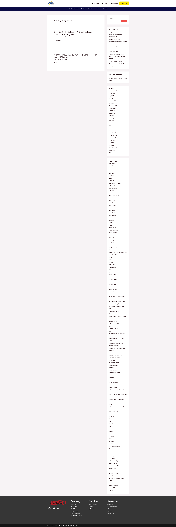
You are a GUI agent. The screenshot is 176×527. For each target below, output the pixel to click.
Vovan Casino (112, 475)
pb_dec (110, 404)
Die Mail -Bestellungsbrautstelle (117, 301)
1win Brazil (111, 175)
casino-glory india (58, 36)
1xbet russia (112, 210)
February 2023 (112, 138)
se (109, 448)
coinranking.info (113, 289)
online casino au (113, 387)
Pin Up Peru (112, 416)
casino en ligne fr (113, 277)
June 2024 (111, 118)
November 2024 (113, 105)
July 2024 (111, 115)
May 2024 (111, 120)
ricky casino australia (114, 446)
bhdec (110, 257)
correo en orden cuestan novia (117, 296)
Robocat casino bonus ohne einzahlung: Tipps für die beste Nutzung (117, 56)
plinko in (111, 421)
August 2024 (112, 113)
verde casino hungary (114, 470)
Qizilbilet (111, 431)
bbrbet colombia (113, 247)
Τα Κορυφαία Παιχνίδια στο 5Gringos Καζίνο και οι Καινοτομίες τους (116, 49)
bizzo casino (112, 264)
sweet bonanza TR (114, 466)
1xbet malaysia (112, 205)
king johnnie (112, 331)
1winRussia (111, 190)
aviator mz (111, 237)
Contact (105, 8)
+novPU (111, 166)
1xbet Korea (112, 200)
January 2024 (112, 130)
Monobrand (112, 360)
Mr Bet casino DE (113, 380)
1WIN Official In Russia (115, 183)
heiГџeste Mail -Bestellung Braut (117, 316)
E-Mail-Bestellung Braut (115, 304)
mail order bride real (114, 345)
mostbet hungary (113, 365)
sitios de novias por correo (116, 451)
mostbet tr (111, 377)
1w (109, 170)
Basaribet (111, 245)
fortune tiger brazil (114, 311)
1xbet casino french (114, 195)
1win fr (110, 178)
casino (110, 272)
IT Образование (113, 321)
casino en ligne (113, 274)
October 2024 (112, 108)
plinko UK (111, 424)
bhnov (110, 259)
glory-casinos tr (113, 313)
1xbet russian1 (112, 215)
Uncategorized (112, 468)
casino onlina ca (113, 279)
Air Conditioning (73, 8)
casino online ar (113, 282)
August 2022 (112, 140)
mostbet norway (113, 370)
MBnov (111, 353)
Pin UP (110, 414)
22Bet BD (111, 220)
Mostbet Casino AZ (114, 362)
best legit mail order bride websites (118, 252)
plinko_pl (111, 426)
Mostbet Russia (113, 375)
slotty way (111, 456)
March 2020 (112, 152)
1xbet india (111, 198)
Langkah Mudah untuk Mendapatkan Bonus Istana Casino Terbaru (118, 41)
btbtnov (111, 269)
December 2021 (113, 147)
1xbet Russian (112, 212)
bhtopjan (111, 262)
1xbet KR (111, 203)
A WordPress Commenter (115, 78)
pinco (110, 419)
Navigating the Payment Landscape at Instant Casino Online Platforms (116, 34)
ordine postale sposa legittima (116, 399)
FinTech (111, 309)
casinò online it (113, 284)
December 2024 (113, 103)
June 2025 (111, 98)
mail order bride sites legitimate (117, 348)
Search (111, 18)
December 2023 (113, 133)
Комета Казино (113, 483)
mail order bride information (116, 343)
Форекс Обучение (114, 488)
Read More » (57, 40)
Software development (115, 461)
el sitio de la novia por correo (116, 306)
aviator (110, 225)
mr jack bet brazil (113, 382)
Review (110, 443)
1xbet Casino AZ (113, 193)
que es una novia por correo (116, 433)
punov (110, 428)
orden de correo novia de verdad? (118, 394)
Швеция (111, 490)
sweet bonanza (113, 463)
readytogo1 (111, 441)
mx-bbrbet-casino (113, 385)
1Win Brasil (111, 173)
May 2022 (111, 145)
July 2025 (111, 96)
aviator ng (111, 240)
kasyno (111, 326)
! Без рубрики (112, 163)
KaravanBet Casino (114, 323)
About (97, 8)
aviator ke (111, 235)
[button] (124, 3)
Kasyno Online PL (113, 328)
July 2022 (111, 142)
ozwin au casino (113, 402)
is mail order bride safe (115, 318)
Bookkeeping (112, 267)
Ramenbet (111, 436)
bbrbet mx (111, 250)
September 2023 (113, 135)
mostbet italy (112, 367)
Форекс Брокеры (113, 485)
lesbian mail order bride (115, 336)
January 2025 (112, 100)
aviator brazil (112, 227)
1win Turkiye (112, 185)
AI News (111, 222)
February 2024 (113, 128)
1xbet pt (111, 208)
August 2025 (112, 93)
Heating (83, 8)
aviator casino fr (113, 232)
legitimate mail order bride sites (117, 333)
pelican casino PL (113, 411)
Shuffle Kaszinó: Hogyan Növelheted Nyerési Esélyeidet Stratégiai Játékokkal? (117, 64)
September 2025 (113, 91)
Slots (110, 453)
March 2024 (112, 125)
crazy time (111, 299)
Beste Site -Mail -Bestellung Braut (117, 254)
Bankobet (111, 242)
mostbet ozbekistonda (114, 372)
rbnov (110, 438)
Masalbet (111, 350)
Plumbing (90, 8)
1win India (111, 180)
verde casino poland (114, 473)
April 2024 (111, 123)
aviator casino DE (113, 230)
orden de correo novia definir (116, 397)
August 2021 (112, 150)
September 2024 (113, 110)
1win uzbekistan (113, 188)
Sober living (112, 458)
